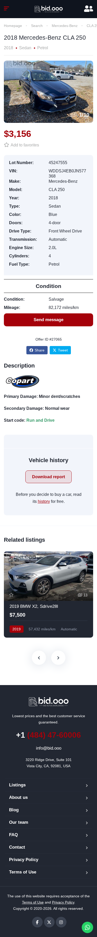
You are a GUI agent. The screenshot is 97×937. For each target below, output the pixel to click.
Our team (18, 822)
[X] (49, 922)
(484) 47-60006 (48, 735)
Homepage (13, 26)
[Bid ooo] (48, 9)
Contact (17, 847)
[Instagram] (61, 922)
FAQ (13, 834)
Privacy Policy (23, 859)
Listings (17, 785)
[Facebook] (37, 922)
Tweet (63, 350)
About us (18, 797)
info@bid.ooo (48, 748)
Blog (14, 809)
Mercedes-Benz (65, 26)
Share (39, 350)
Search (37, 26)
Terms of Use (22, 872)
